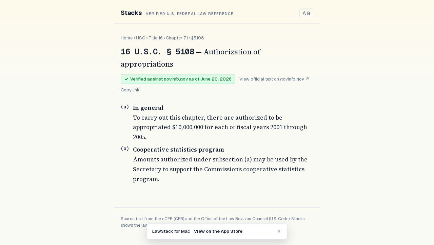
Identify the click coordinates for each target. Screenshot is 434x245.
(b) (125, 148)
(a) (125, 107)
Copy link (130, 90)
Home (127, 38)
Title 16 (155, 38)
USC (140, 38)
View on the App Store (218, 231)
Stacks (131, 13)
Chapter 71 (177, 38)
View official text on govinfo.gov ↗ (274, 79)
